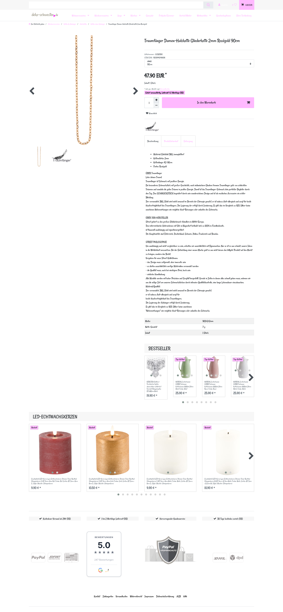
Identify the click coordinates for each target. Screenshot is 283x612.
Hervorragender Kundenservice (172, 518)
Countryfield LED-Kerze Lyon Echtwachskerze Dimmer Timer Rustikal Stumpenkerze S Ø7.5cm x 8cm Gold (112, 481)
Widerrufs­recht (136, 596)
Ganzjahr (149, 15)
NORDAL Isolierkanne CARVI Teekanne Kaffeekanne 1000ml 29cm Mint (184, 385)
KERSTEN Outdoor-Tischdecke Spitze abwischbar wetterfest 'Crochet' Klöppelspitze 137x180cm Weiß (154, 387)
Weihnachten (202, 15)
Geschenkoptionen (223, 15)
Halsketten (83, 24)
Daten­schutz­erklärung (165, 596)
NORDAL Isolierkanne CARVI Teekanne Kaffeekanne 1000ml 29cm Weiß (242, 385)
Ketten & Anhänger (69, 24)
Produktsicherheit (171, 141)
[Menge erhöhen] (156, 100)
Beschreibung (152, 141)
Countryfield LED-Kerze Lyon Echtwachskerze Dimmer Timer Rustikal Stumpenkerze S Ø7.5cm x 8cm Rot (54, 481)
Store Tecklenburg (243, 15)
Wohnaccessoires (79, 15)
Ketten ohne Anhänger (97, 24)
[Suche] (208, 5)
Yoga (119, 15)
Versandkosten (165, 89)
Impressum (149, 596)
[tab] (152, 141)
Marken (134, 15)
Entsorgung (188, 141)
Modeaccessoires (102, 15)
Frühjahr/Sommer (166, 15)
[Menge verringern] (156, 105)
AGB (179, 596)
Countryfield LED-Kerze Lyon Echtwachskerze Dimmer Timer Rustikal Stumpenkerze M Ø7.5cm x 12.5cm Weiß (227, 481)
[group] (156, 367)
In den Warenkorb (206, 102)
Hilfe (185, 596)
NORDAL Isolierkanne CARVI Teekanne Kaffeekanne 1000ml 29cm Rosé (213, 385)
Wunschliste (152, 113)
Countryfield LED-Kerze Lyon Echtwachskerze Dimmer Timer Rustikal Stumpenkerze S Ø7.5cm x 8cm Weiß (170, 481)
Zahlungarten (108, 596)
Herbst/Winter (185, 15)
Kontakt (97, 596)
